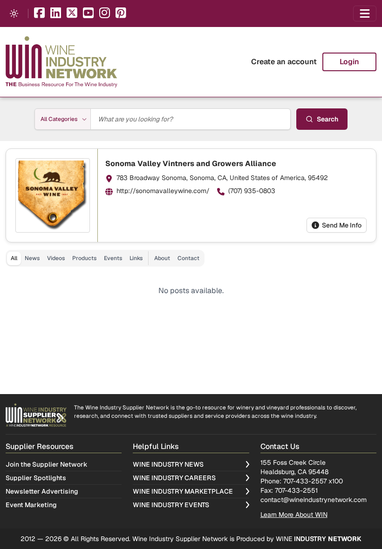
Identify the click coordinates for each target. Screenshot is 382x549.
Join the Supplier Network (47, 464)
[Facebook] (39, 13)
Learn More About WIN (293, 514)
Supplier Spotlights (36, 478)
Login (349, 62)
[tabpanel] (191, 290)
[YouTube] (88, 13)
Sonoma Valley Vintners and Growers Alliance (190, 163)
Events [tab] (113, 258)
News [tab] (32, 258)
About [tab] (162, 258)
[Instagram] (104, 13)
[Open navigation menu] (364, 13)
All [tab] (14, 258)
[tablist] (105, 258)
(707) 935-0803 (251, 191)
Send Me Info (342, 225)
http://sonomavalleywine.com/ (163, 191)
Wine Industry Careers (174, 478)
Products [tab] (84, 258)
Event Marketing (31, 505)
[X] (72, 13)
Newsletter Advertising (42, 491)
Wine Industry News (168, 464)
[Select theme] (14, 13)
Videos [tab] (56, 258)
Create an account (284, 62)
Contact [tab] (188, 258)
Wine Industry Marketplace (183, 491)
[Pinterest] (121, 13)
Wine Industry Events (171, 505)
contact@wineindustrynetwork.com (313, 499)
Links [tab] (136, 258)
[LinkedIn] (55, 13)
